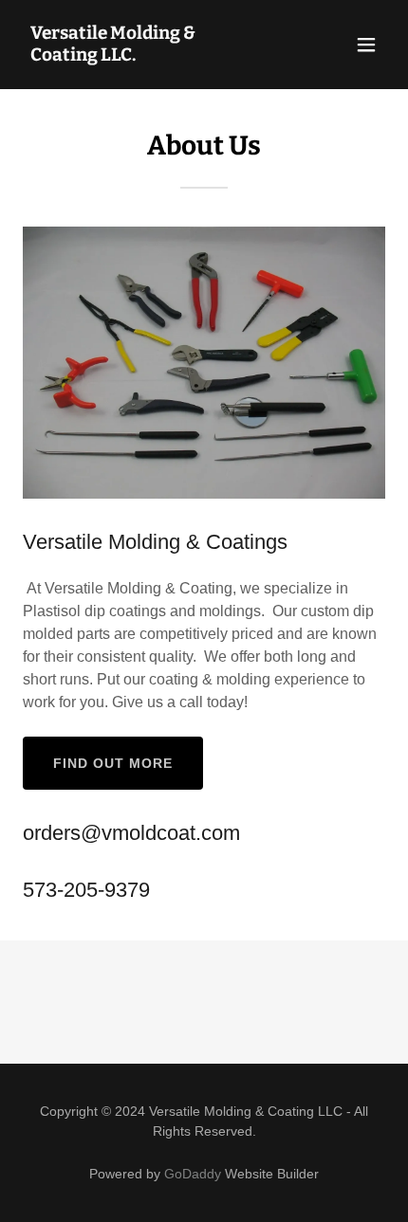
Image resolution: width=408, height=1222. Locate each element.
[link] (149, 55)
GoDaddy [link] (192, 1173)
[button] (366, 45)
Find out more (113, 763)
